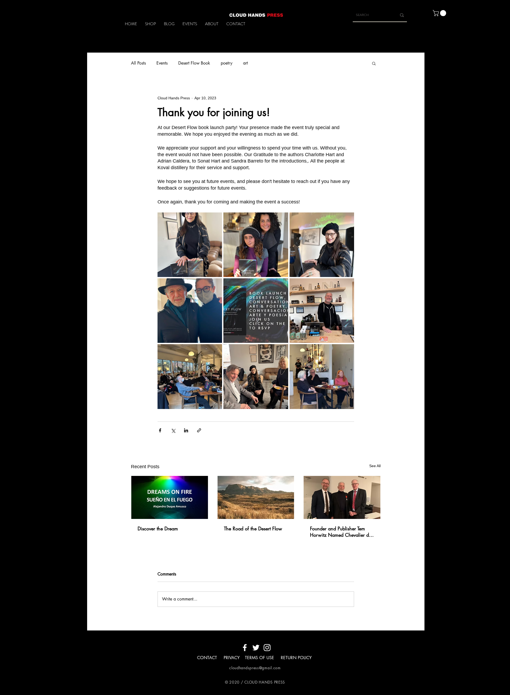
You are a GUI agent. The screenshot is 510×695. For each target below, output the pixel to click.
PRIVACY (232, 657)
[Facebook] (244, 647)
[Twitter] (256, 647)
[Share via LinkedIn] (186, 430)
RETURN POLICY (296, 657)
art (245, 63)
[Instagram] (267, 647)
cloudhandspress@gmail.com (255, 667)
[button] (440, 13)
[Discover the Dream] (169, 497)
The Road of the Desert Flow (253, 528)
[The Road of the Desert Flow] (256, 497)
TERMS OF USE (260, 657)
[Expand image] (190, 244)
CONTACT (207, 657)
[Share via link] (199, 430)
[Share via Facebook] (160, 430)
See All (375, 466)
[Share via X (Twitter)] (173, 430)
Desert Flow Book (194, 63)
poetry (226, 63)
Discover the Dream (158, 528)
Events (162, 63)
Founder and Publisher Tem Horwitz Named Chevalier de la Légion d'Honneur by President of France (340, 531)
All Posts (138, 63)
